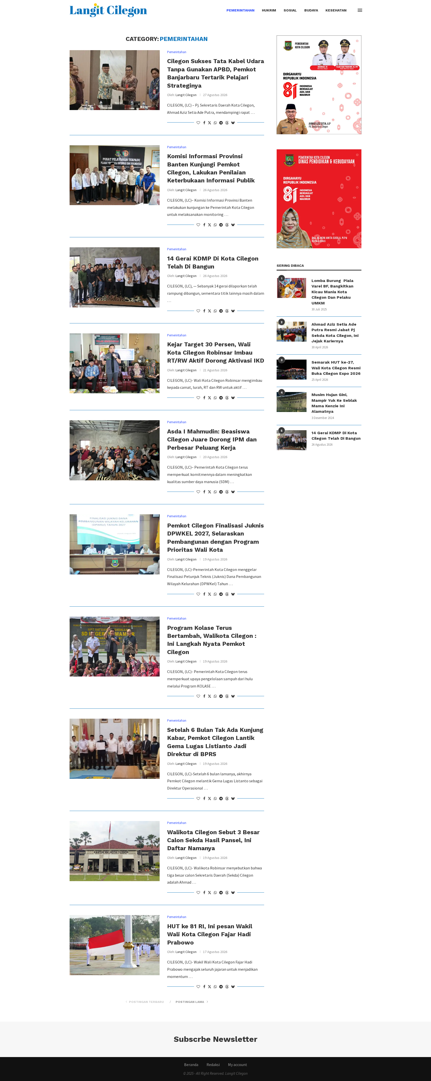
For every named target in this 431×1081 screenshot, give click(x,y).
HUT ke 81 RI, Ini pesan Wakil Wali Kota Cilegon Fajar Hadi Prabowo (209, 934)
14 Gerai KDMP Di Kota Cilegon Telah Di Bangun (336, 435)
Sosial (290, 10)
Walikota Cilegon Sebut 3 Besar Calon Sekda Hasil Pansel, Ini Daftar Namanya (213, 840)
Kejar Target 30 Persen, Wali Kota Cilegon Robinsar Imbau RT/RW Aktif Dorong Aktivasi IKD (215, 352)
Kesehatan (335, 10)
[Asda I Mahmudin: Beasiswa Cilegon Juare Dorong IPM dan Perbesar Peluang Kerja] (115, 450)
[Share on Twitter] (209, 123)
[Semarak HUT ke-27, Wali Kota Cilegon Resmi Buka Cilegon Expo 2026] (292, 370)
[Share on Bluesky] (233, 123)
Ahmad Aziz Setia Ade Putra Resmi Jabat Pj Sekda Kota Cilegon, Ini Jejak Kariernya (335, 332)
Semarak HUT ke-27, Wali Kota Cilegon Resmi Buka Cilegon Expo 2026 (336, 368)
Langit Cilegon (186, 95)
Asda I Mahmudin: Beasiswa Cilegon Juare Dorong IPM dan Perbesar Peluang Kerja (212, 439)
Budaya (311, 10)
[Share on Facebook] (204, 123)
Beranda (191, 1064)
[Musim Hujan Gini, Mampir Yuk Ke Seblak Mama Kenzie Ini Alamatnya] (292, 402)
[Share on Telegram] (221, 123)
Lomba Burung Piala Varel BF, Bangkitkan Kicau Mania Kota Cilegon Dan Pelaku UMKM (332, 291)
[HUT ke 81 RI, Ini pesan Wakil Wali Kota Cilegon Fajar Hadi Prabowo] (115, 945)
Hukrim (269, 10)
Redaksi (213, 1064)
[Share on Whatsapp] (215, 123)
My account (237, 1064)
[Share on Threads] (227, 123)
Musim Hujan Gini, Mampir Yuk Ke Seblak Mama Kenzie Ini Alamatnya (334, 403)
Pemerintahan (240, 10)
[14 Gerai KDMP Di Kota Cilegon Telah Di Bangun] (115, 277)
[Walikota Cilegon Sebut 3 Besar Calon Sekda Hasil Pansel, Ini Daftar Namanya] (115, 851)
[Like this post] (198, 123)
